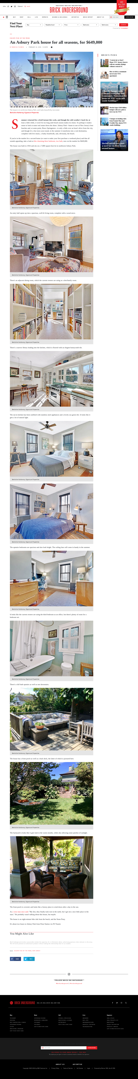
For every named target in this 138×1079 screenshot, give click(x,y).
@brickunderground (62, 983)
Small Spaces (110, 1018)
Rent (21, 17)
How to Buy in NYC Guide (16, 1030)
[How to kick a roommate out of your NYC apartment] (104, 75)
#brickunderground (76, 983)
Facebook (8, 6)
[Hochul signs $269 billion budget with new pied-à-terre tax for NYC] (104, 111)
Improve (45, 17)
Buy (14, 17)
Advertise (75, 17)
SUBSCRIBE (130, 17)
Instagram (15, 6)
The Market (13, 1018)
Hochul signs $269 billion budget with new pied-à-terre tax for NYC (118, 110)
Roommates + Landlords (41, 1020)
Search (123, 24)
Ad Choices (80, 1068)
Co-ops (12, 1026)
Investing (12, 1020)
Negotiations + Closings (65, 1020)
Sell (29, 17)
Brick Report (88, 17)
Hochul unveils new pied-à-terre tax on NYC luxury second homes (114, 145)
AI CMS (113, 1068)
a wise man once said (20, 912)
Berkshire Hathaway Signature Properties (24, 112)
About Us (100, 17)
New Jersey (36, 950)
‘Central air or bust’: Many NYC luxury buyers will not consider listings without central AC (119, 63)
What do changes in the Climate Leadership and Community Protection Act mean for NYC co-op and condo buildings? (114, 96)
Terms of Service (68, 1068)
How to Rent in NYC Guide (41, 1026)
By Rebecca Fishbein (17, 47)
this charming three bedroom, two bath (48, 141)
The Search (37, 1024)
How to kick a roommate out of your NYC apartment (118, 74)
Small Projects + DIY (112, 1020)
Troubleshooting (87, 1026)
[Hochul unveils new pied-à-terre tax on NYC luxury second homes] (114, 140)
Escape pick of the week (20, 38)
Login (88, 1068)
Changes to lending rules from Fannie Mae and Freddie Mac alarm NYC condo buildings (118, 122)
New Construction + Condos (18, 1022)
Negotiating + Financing (16, 1028)
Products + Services (112, 1026)
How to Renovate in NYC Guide (115, 1028)
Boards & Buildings (59, 17)
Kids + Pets (85, 1020)
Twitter (11, 6)
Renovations (110, 1022)
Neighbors (85, 1018)
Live (36, 17)
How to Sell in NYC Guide (65, 1024)
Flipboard (20, 6)
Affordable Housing (15, 1024)
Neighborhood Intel (88, 1022)
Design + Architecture (113, 1024)
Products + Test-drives (89, 1024)
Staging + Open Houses (64, 1018)
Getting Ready (62, 1022)
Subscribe (92, 1048)
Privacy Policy (55, 1068)
